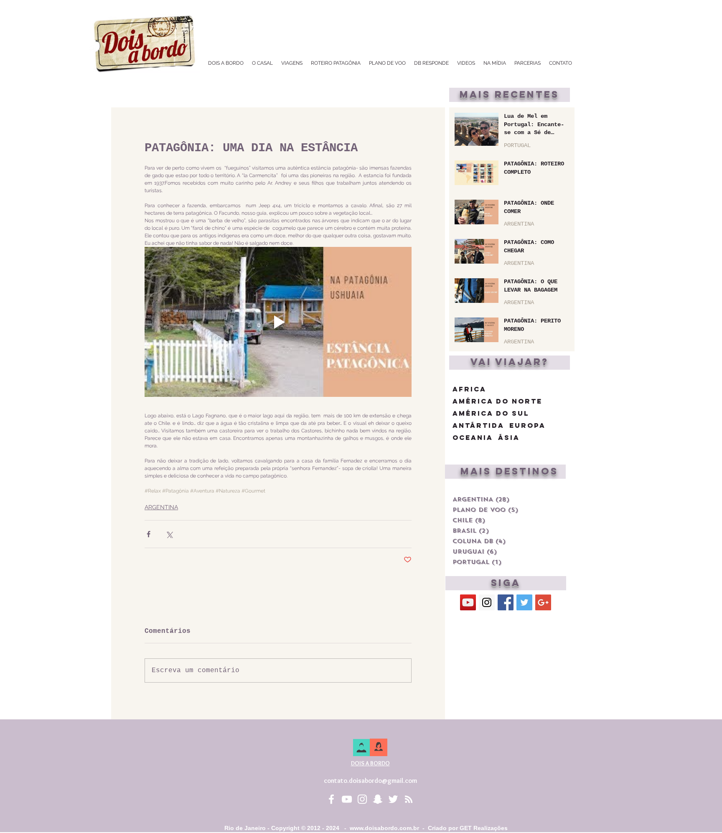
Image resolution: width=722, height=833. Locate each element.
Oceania (473, 437)
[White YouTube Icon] (347, 799)
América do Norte (497, 401)
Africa (469, 389)
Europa (527, 425)
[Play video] (278, 322)
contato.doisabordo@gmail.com (370, 781)
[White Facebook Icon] (331, 799)
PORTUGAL (517, 145)
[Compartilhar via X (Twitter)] (169, 534)
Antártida (478, 425)
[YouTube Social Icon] (468, 602)
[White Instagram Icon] (362, 799)
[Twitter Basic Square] (524, 602)
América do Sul (491, 413)
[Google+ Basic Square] (543, 602)
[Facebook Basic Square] (506, 602)
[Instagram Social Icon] (487, 602)
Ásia (509, 437)
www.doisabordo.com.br (384, 828)
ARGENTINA (161, 507)
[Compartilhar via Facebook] (149, 534)
